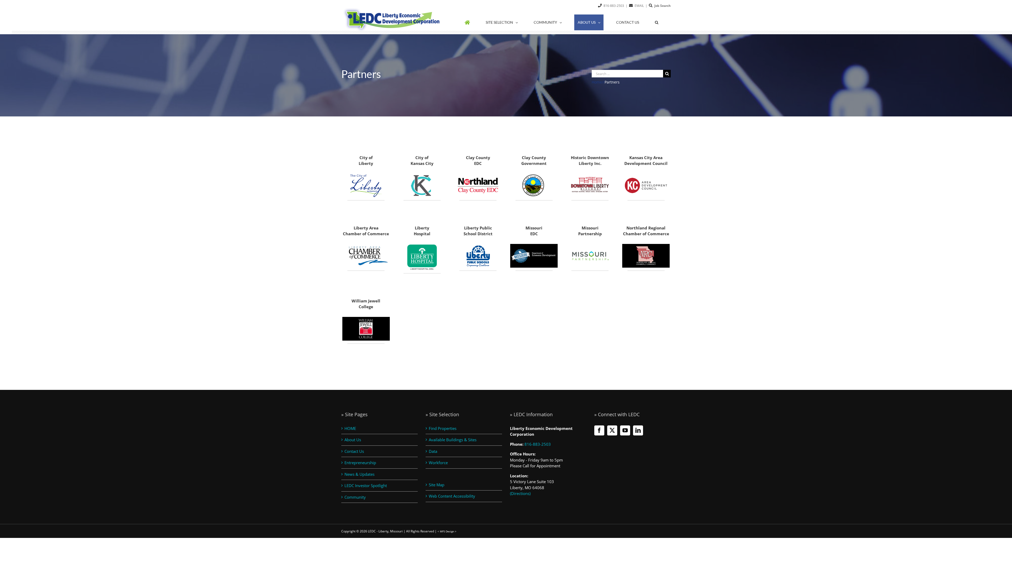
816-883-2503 (614, 5)
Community (355, 497)
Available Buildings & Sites (452, 439)
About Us (352, 439)
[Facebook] (599, 430)
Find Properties (442, 428)
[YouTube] (625, 430)
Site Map (436, 484)
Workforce (438, 462)
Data (433, 451)
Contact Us (354, 451)
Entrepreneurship (360, 462)
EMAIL (639, 5)
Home (597, 82)
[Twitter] (612, 430)
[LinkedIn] (638, 430)
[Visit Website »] (534, 185)
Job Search (662, 5)
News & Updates (359, 474)
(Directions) (520, 493)
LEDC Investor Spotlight (365, 485)
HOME (350, 428)
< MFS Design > (446, 531)
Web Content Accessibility (452, 496)
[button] (656, 22)
